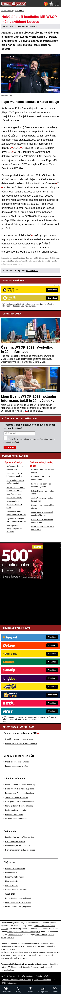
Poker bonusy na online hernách (17, 846)
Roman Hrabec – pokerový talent (18, 898)
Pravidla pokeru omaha (14, 814)
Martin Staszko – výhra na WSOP (18, 903)
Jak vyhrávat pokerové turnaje (16, 797)
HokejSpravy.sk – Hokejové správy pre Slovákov (14, 529)
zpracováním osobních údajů (30, 439)
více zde (20, 264)
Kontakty (12, 976)
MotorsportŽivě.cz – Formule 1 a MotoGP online (14, 504)
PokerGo (8, 95)
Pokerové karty (11, 873)
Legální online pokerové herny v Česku (20, 837)
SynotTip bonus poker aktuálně (17, 762)
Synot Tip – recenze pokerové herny (19, 739)
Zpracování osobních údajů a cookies (16, 980)
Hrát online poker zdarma (15, 841)
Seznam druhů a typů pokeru (16, 819)
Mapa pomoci (16, 967)
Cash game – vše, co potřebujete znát (19, 802)
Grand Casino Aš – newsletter (16, 890)
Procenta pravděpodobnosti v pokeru (19, 793)
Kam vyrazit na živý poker (15, 868)
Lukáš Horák (32, 26)
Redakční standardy (25, 976)
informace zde (51, 952)
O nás (3, 976)
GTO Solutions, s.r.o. (9, 983)
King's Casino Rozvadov (14, 877)
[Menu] (57, 3)
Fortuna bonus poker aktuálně (16, 766)
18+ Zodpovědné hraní (42, 980)
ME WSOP (30, 156)
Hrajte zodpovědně (6, 258)
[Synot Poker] (21, 578)
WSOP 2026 (10, 894)
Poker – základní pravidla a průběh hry (20, 785)
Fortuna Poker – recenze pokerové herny (21, 743)
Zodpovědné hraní (15, 935)
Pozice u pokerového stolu (15, 810)
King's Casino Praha (13, 881)
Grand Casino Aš (11, 885)
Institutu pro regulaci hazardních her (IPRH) (23, 932)
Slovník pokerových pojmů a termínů (19, 806)
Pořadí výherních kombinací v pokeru (19, 789)
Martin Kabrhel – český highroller (18, 907)
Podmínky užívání (42, 976)
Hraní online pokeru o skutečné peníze (20, 850)
